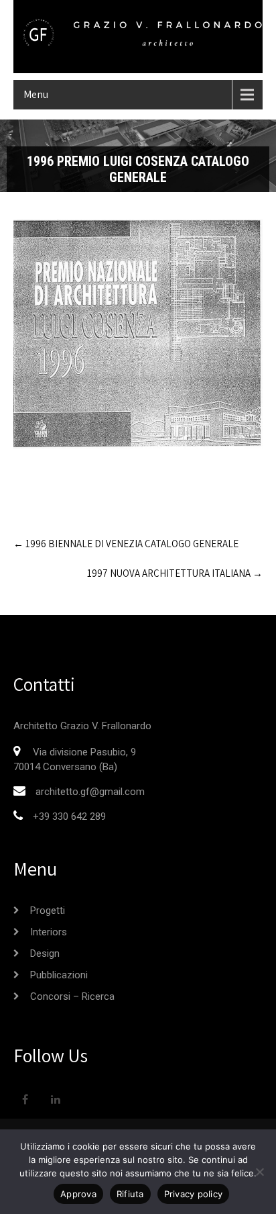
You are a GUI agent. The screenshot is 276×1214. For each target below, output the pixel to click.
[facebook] (25, 1100)
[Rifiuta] (259, 1171)
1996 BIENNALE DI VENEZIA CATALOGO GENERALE (125, 543)
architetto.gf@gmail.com (90, 792)
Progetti (47, 910)
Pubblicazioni (59, 975)
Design (45, 953)
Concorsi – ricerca (72, 996)
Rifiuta (130, 1193)
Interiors (48, 932)
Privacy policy (193, 1193)
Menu (35, 94)
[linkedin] (55, 1100)
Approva (78, 1193)
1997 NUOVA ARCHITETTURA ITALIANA (175, 573)
